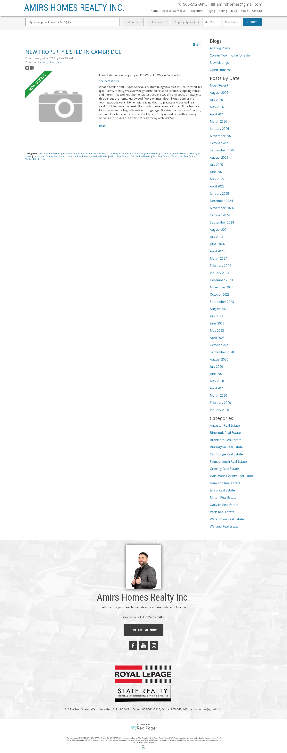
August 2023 (219, 309)
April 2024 (217, 251)
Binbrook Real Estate (74, 153)
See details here (109, 81)
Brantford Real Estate (97, 153)
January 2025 (219, 193)
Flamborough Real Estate (174, 153)
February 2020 (220, 402)
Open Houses (220, 70)
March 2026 (218, 121)
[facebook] (133, 645)
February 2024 (220, 265)
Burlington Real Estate (122, 153)
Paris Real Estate (161, 156)
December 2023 (221, 280)
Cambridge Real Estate (49, 62)
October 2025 (220, 143)
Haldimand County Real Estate (49, 156)
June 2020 (217, 374)
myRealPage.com (143, 728)
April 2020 (217, 388)
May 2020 (217, 381)
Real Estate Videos (174, 10)
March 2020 (218, 395)
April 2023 (217, 338)
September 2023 (222, 302)
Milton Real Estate (119, 156)
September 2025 (222, 150)
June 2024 (217, 244)
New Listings (219, 62)
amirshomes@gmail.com (206, 709)
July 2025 (216, 165)
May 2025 (217, 179)
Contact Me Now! (143, 630)
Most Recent (219, 85)
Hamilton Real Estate (78, 156)
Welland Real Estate (35, 159)
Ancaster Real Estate (50, 153)
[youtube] (143, 645)
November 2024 (221, 208)
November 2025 (221, 136)
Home (154, 10)
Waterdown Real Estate (183, 156)
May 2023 (217, 330)
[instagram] (154, 645)
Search (252, 22)
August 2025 (219, 157)
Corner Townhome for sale (230, 55)
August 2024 (219, 229)
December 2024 (221, 201)
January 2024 (219, 273)
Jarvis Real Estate (99, 156)
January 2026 (219, 128)
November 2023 (221, 287)
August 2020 (219, 359)
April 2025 (217, 186)
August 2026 (219, 92)
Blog (234, 10)
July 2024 (216, 237)
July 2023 (216, 316)
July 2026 (216, 100)
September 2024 (222, 222)
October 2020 (220, 345)
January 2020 (219, 410)
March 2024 (218, 258)
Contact (257, 10)
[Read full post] (60, 106)
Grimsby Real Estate (224, 469)
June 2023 (217, 323)
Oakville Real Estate (140, 156)
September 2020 (222, 352)
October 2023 (220, 294)
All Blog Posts (220, 48)
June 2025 (217, 172)
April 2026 (217, 114)
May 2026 (217, 107)
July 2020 (216, 366)
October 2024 (220, 215)
